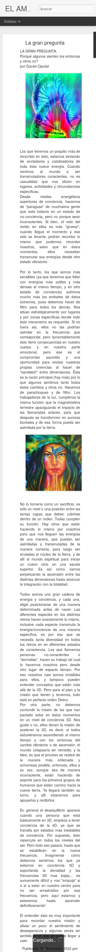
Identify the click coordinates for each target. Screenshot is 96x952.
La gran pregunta (45, 42)
